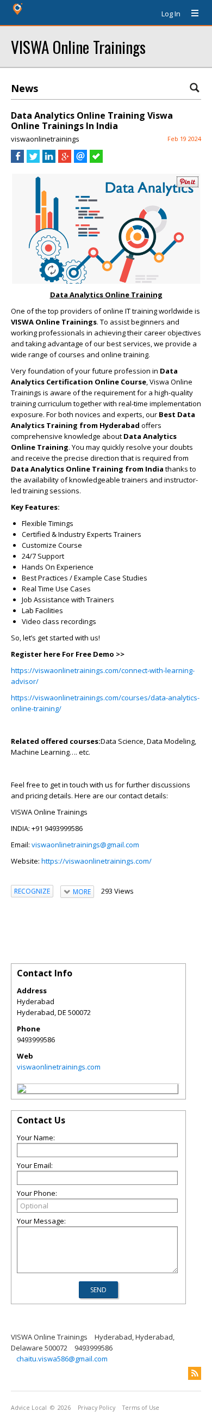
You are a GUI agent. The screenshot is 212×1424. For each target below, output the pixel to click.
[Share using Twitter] (33, 160)
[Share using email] (80, 160)
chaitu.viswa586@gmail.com (62, 1359)
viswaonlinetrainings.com (59, 1067)
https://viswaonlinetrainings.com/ (96, 861)
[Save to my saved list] (96, 160)
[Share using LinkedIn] (48, 160)
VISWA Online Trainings (78, 46)
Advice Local (29, 1407)
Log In (170, 14)
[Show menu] (190, 14)
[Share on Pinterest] (187, 185)
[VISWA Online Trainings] (21, 1090)
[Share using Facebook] (17, 160)
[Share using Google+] (64, 160)
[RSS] (194, 1373)
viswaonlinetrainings (45, 139)
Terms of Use (140, 1407)
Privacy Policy (96, 1407)
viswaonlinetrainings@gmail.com (85, 844)
